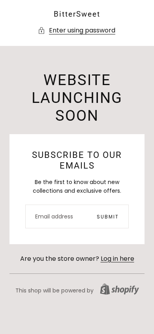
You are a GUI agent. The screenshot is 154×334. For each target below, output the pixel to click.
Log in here (117, 258)
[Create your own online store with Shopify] (119, 289)
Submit (108, 216)
